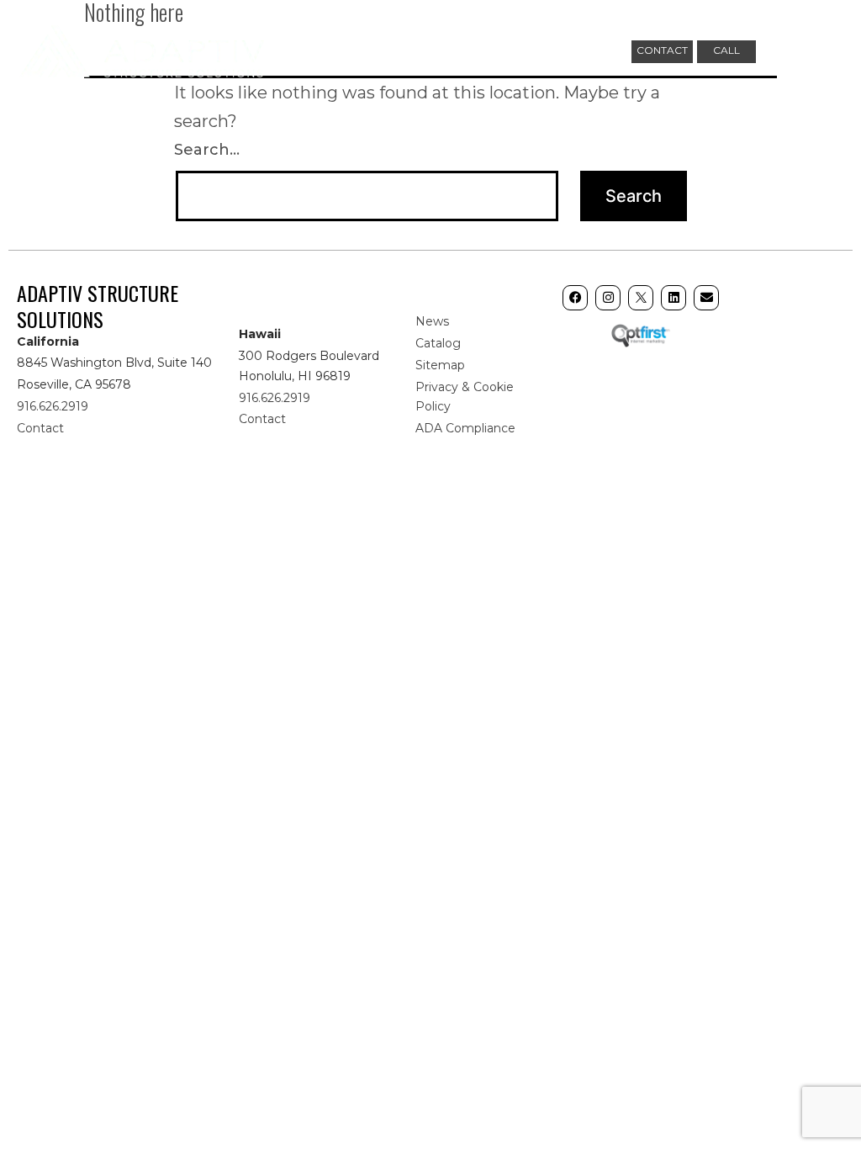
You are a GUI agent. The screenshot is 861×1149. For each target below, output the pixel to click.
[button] (827, 50)
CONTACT (662, 50)
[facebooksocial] (575, 297)
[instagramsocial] (608, 297)
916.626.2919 (52, 406)
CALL (726, 50)
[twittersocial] (640, 297)
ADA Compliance (465, 428)
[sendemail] (706, 297)
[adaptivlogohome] (141, 49)
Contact (40, 428)
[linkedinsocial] (673, 297)
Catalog (438, 343)
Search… (207, 149)
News (432, 321)
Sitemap (440, 365)
